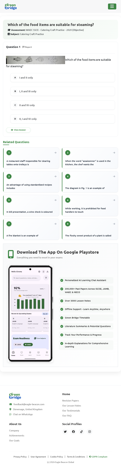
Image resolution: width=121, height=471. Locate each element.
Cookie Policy (56, 457)
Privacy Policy (20, 457)
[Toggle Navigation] (112, 6)
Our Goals (14, 440)
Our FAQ (66, 415)
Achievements (16, 435)
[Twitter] (65, 432)
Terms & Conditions (76, 457)
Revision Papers (70, 400)
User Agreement (38, 457)
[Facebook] (73, 432)
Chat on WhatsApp (23, 414)
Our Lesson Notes (71, 405)
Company (14, 430)
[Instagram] (90, 432)
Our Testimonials (71, 410)
